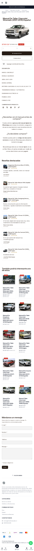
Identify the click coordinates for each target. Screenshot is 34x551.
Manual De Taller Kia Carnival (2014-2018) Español (18, 233)
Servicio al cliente (6, 501)
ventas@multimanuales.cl (10, 521)
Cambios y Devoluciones (8, 503)
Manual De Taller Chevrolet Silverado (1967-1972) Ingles (24, 345)
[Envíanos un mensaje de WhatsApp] (31, 543)
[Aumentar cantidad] (30, 48)
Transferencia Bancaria (8, 514)
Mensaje (4, 446)
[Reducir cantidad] (3, 48)
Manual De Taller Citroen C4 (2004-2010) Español (18, 216)
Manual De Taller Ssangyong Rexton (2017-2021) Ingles (18, 199)
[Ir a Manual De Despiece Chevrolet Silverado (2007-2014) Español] (9, 307)
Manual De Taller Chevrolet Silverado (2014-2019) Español (24, 290)
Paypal (3, 512)
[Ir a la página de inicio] (6, 2)
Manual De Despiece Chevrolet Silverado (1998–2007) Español (8, 402)
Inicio (7, 10)
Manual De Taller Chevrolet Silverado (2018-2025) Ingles (24, 318)
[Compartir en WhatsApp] (11, 107)
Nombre (4, 432)
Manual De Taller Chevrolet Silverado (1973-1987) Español (8, 345)
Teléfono (4, 439)
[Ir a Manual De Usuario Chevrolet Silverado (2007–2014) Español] (25, 363)
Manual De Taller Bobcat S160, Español (19, 182)
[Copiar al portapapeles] (18, 107)
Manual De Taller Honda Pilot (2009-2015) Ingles (18, 250)
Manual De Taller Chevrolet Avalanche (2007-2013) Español (8, 373)
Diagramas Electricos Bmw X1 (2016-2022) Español (18, 165)
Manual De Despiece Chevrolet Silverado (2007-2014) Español (8, 319)
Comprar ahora (17, 58)
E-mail (4, 425)
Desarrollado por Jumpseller (25, 542)
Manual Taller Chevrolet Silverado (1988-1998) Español (24, 401)
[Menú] (2, 2)
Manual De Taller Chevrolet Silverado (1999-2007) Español (8, 290)
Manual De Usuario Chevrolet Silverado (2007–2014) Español (25, 373)
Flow (3, 510)
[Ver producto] (5, 167)
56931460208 (7, 523)
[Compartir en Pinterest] (15, 107)
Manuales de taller (15, 10)
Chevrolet (24, 10)
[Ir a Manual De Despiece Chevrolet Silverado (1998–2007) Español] (9, 390)
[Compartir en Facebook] (3, 107)
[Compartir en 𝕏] (7, 107)
